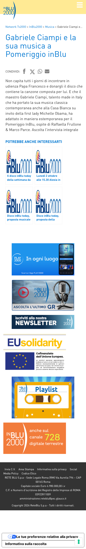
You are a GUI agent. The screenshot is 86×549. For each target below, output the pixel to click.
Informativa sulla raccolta (26, 544)
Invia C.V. (10, 469)
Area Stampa (26, 469)
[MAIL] (47, 71)
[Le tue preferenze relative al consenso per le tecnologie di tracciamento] (79, 542)
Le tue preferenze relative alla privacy (47, 537)
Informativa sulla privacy (52, 469)
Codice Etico (29, 473)
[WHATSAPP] (40, 71)
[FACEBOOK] (24, 71)
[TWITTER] (32, 71)
